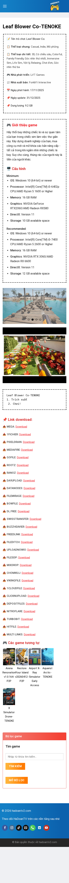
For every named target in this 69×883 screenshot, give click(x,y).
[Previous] (8, 306)
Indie (43, 46)
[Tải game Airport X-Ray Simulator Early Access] (35, 656)
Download (21, 426)
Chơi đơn (47, 62)
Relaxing (36, 62)
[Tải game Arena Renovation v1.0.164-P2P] (9, 656)
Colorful (57, 54)
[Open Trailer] (34, 355)
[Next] (61, 306)
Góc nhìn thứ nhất (35, 58)
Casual (35, 46)
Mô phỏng (53, 46)
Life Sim (17, 62)
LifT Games (38, 74)
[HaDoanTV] (55, 6)
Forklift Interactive (40, 82)
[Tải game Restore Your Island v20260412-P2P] (22, 656)
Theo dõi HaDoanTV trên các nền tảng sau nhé (31, 819)
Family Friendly (15, 58)
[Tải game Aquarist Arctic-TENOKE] (47, 656)
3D (33, 54)
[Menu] (5, 6)
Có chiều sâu (43, 54)
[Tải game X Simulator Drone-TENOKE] (9, 696)
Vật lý (26, 62)
